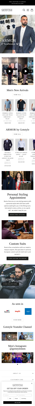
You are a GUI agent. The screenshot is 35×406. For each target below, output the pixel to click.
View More (18, 320)
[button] (9, 71)
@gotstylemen (17, 348)
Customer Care (17, 379)
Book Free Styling (17, 214)
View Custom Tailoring (17, 258)
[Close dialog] (32, 383)
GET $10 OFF (18, 402)
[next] (31, 71)
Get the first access (11, 47)
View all (17, 94)
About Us (17, 373)
